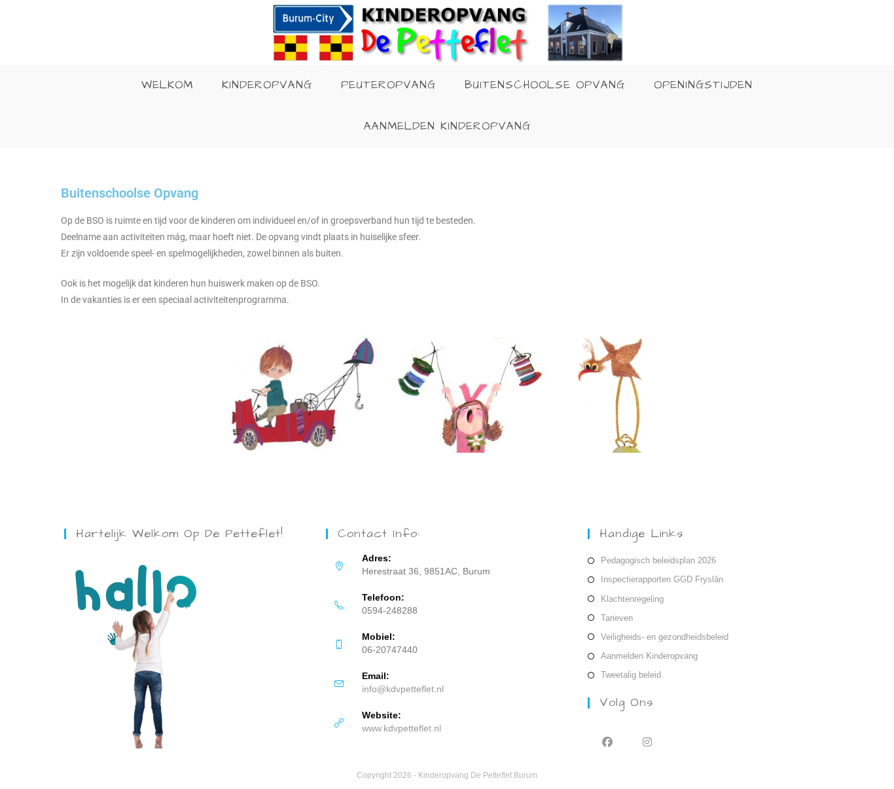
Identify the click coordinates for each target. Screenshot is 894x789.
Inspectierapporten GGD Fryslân (662, 579)
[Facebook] (608, 742)
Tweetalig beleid (631, 675)
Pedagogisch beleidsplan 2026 (658, 560)
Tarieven (617, 618)
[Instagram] (648, 742)
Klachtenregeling (632, 599)
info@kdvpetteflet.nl (403, 689)
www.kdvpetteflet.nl (401, 728)
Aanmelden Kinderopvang (649, 656)
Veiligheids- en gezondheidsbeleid (664, 637)
